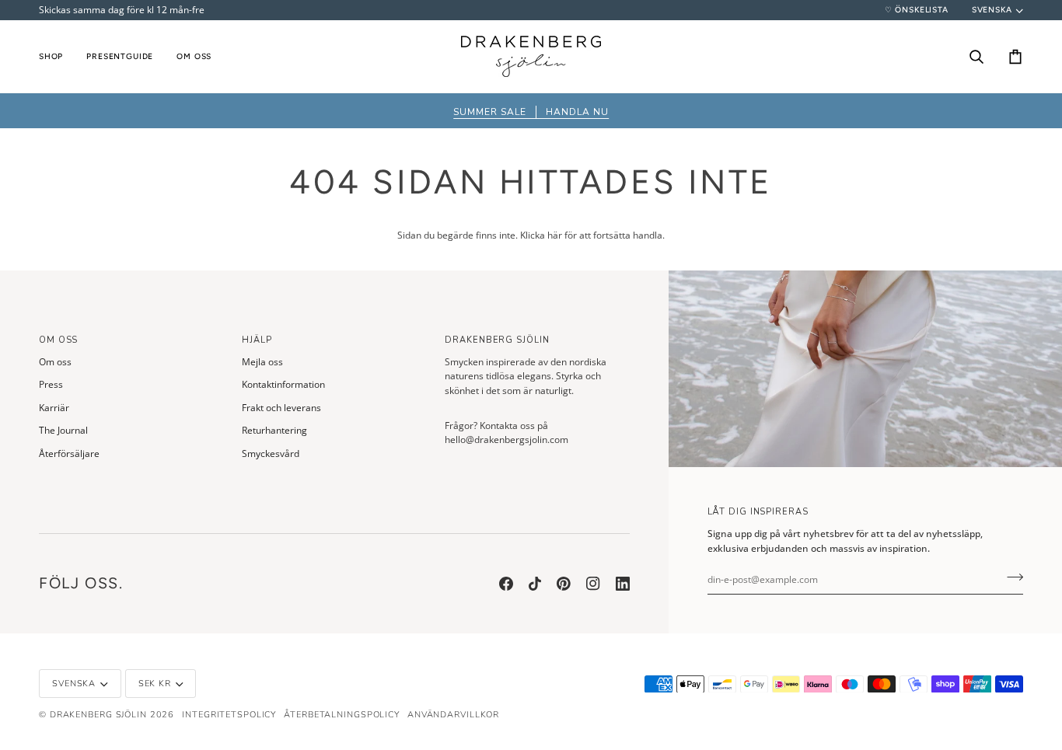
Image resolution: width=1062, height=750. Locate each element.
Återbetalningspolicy (342, 714)
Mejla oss (262, 361)
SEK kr (154, 683)
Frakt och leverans (281, 407)
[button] (57, 56)
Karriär (54, 407)
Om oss (55, 361)
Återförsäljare (69, 453)
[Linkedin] (623, 584)
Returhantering (274, 430)
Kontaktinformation (283, 384)
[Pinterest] (564, 584)
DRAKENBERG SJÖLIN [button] (497, 340)
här (554, 235)
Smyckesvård (270, 453)
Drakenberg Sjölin (98, 714)
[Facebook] (506, 584)
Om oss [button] (58, 340)
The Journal (63, 430)
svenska (992, 10)
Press (51, 384)
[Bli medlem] (1010, 577)
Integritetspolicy (229, 714)
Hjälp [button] (256, 340)
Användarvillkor (453, 714)
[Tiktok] (535, 584)
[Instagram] (593, 584)
